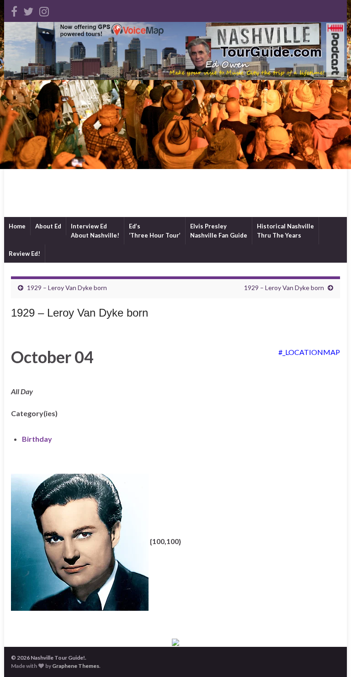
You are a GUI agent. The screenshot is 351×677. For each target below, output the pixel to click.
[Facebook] (14, 9)
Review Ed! (24, 253)
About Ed (48, 226)
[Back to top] (330, 656)
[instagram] (44, 9)
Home (17, 226)
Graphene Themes (75, 665)
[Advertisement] (175, 148)
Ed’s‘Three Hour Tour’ (155, 230)
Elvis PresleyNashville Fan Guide (218, 230)
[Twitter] (28, 9)
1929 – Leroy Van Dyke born (67, 287)
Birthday (37, 438)
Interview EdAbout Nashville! (95, 230)
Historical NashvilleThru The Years (285, 230)
